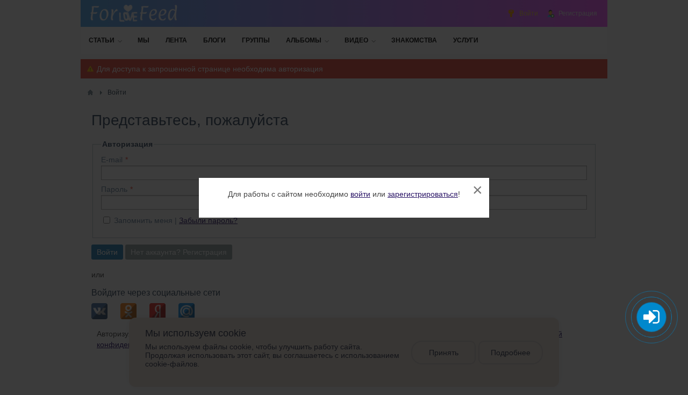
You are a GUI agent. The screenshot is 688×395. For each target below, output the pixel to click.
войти (360, 194)
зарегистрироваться (423, 194)
